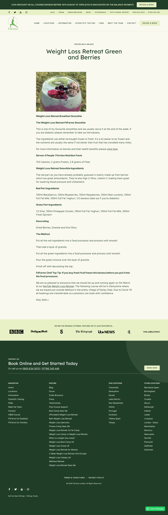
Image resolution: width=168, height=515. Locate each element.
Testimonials (100, 12)
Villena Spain (115, 418)
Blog (53, 12)
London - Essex (151, 422)
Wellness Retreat (56, 461)
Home (37, 23)
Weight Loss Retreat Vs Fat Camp (64, 430)
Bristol (147, 395)
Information (64, 23)
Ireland (147, 411)
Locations (49, 23)
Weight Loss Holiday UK (60, 457)
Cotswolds (113, 387)
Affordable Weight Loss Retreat (63, 415)
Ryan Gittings (20, 496)
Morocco (148, 430)
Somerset (148, 450)
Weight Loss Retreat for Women (63, 450)
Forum (61, 12)
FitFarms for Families (17, 422)
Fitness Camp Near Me (59, 426)
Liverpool (148, 418)
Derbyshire (114, 391)
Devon (147, 403)
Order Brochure (75, 12)
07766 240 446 (154, 12)
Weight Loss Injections (59, 422)
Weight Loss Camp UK (59, 446)
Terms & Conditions (74, 478)
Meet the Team (115, 23)
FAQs (101, 23)
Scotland (113, 415)
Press (88, 12)
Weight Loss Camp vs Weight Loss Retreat (68, 434)
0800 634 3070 (139, 12)
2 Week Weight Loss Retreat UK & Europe (67, 453)
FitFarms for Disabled (18, 418)
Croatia (147, 399)
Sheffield (148, 446)
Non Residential (116, 403)
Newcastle (149, 434)
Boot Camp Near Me (58, 411)
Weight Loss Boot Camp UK (61, 442)
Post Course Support (119, 12)
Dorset (112, 395)
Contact (131, 23)
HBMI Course (14, 415)
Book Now (152, 368)
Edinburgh (149, 407)
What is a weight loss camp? (62, 438)
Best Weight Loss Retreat (60, 418)
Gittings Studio (32, 496)
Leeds (147, 415)
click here (112, 149)
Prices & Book (146, 5)
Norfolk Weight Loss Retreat (58, 286)
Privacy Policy (96, 478)
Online (112, 407)
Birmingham (149, 391)
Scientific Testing (85, 23)
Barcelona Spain (151, 387)
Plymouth (148, 442)
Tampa (112, 422)
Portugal (113, 411)
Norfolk (147, 438)
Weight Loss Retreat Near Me (62, 465)
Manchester (149, 426)
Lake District (114, 399)
